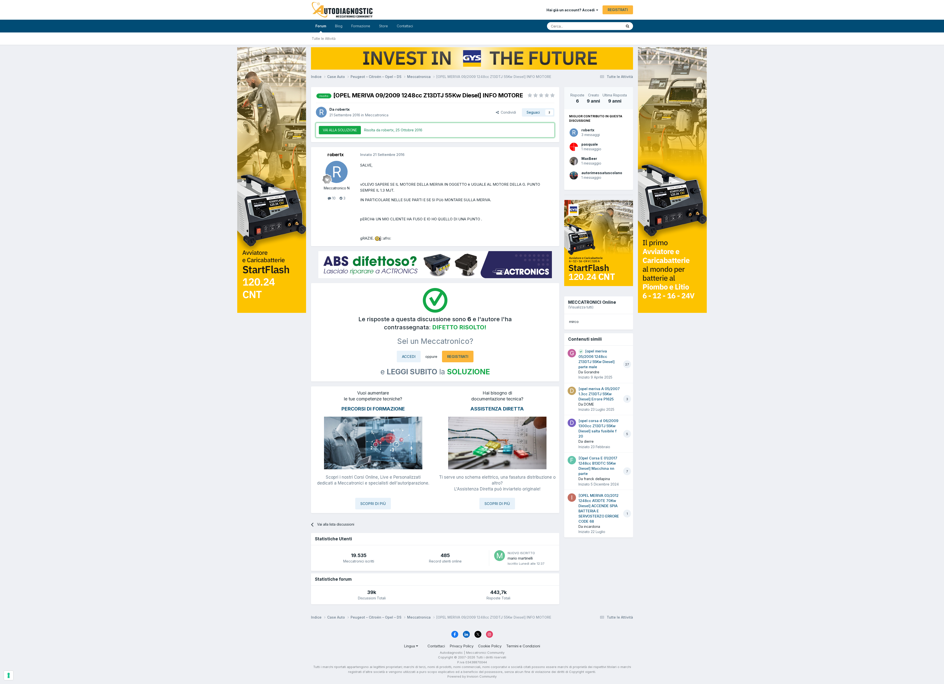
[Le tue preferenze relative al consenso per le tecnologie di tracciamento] (8, 675)
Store (383, 26)
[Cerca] (627, 26)
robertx (587, 130)
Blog (338, 26)
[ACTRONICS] (435, 264)
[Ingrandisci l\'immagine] (378, 238)
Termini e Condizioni (523, 646)
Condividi (507, 112)
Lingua (410, 646)
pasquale (589, 144)
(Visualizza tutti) (581, 307)
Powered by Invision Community (472, 676)
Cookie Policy (490, 646)
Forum (320, 26)
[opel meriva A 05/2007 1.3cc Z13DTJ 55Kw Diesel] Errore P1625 (599, 394)
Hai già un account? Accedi (571, 10)
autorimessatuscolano (601, 173)
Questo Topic (605, 26)
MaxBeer (589, 158)
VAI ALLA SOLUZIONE (340, 130)
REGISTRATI (618, 10)
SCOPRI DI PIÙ (373, 503)
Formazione (360, 26)
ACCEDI (408, 356)
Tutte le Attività (324, 38)
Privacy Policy (461, 646)
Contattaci (405, 26)
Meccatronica (376, 115)
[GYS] (271, 335)
